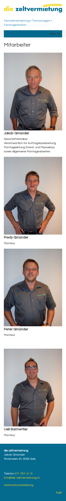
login (59, 492)
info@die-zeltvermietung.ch (22, 477)
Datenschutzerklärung (18, 485)
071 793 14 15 (24, 473)
